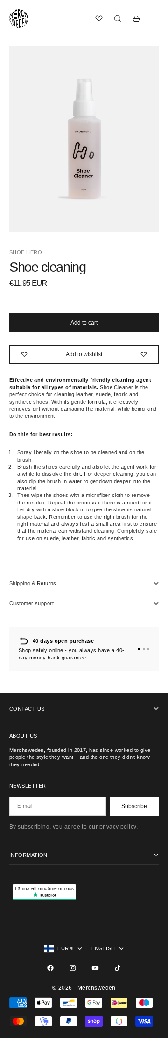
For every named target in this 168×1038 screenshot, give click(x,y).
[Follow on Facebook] (50, 968)
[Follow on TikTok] (117, 968)
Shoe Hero (25, 252)
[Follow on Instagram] (73, 968)
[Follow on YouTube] (95, 968)
